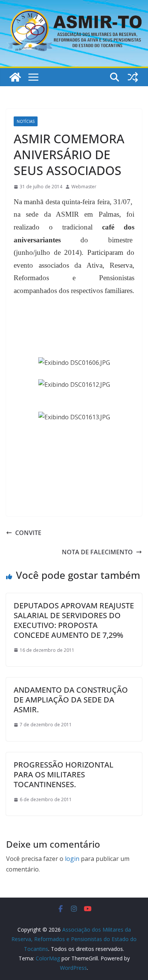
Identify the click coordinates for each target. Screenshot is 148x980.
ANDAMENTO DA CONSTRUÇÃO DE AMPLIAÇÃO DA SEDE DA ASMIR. (71, 700)
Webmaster (83, 186)
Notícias (26, 121)
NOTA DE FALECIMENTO (97, 552)
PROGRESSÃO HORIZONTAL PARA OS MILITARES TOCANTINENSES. (63, 774)
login (72, 858)
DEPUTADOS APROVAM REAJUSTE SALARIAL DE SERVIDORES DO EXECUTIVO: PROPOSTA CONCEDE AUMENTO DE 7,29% (74, 620)
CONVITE (28, 533)
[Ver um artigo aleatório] (133, 77)
